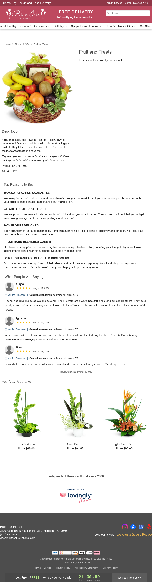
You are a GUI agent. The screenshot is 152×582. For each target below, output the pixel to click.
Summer (25, 26)
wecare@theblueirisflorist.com (17, 538)
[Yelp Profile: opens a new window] (149, 526)
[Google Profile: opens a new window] (141, 526)
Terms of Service (43, 568)
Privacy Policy (63, 568)
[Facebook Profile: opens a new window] (133, 526)
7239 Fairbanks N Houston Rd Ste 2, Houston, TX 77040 (33, 530)
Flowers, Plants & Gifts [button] (119, 26)
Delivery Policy (110, 568)
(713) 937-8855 (9, 534)
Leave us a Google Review (134, 534)
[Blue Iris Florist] (26, 14)
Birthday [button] (59, 26)
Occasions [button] (40, 26)
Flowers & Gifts (22, 44)
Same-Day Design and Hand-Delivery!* (28, 3)
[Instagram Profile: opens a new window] (125, 526)
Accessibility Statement (86, 568)
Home (8, 44)
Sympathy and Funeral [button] (85, 26)
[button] (142, 566)
